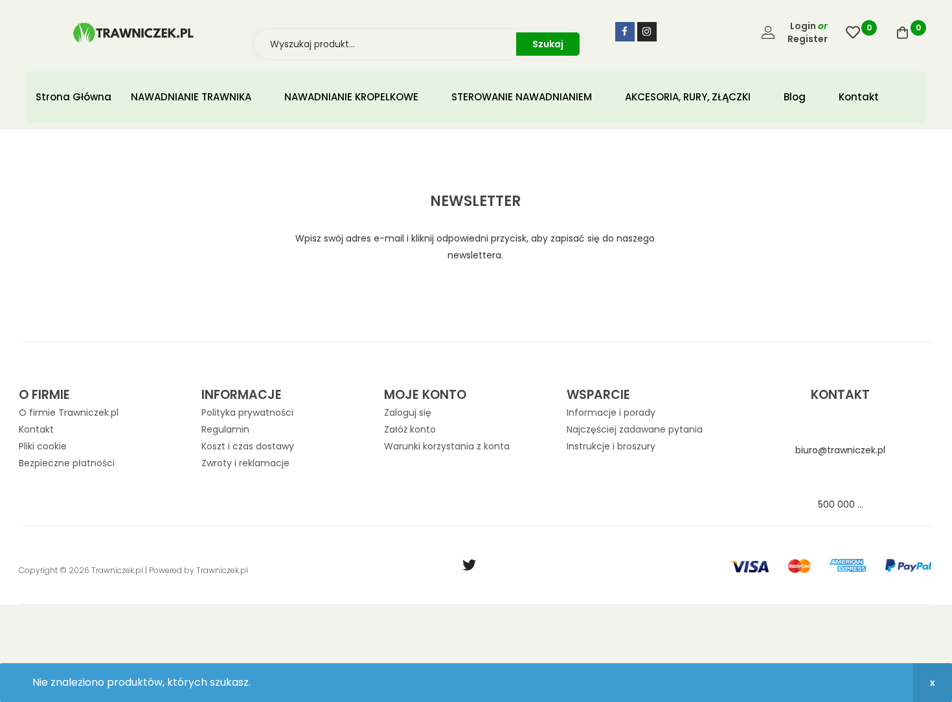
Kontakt (859, 97)
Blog (795, 97)
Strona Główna (73, 97)
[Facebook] (625, 31)
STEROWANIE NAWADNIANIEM (521, 97)
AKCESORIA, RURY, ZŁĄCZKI (688, 97)
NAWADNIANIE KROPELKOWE (351, 97)
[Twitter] (469, 565)
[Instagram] (647, 31)
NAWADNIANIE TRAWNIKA (191, 97)
